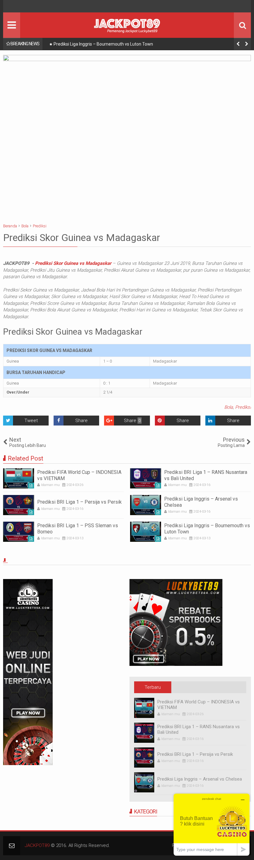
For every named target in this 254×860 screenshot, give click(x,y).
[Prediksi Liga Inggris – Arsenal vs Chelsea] (145, 505)
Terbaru (153, 687)
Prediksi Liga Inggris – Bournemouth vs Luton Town (103, 44)
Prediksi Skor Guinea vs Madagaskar (73, 263)
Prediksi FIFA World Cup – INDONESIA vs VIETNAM (198, 704)
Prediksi (243, 407)
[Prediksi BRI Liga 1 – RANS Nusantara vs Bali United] (145, 478)
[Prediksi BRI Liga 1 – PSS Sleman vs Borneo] (18, 532)
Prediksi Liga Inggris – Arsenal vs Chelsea (199, 779)
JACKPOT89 (37, 845)
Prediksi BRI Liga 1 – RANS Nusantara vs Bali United (198, 729)
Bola (228, 407)
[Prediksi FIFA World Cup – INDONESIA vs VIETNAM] (18, 478)
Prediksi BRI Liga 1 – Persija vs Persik (79, 502)
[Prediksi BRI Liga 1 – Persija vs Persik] (18, 505)
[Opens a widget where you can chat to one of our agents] (211, 824)
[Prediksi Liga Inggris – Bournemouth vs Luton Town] (145, 532)
